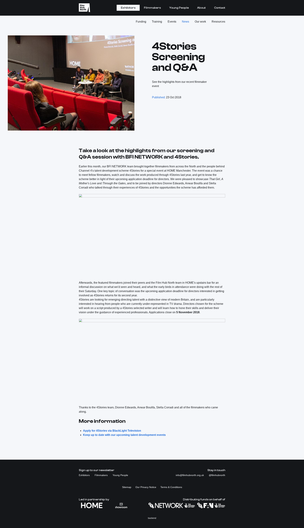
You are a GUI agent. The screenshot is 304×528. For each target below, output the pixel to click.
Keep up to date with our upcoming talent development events (124, 434)
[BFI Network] (171, 505)
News (185, 21)
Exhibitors (128, 7)
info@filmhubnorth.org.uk (190, 475)
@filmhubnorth (217, 475)
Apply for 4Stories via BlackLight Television (112, 430)
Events (172, 21)
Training (157, 21)
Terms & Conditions (171, 487)
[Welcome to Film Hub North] (84, 7)
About (201, 7)
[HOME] (92, 505)
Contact (219, 7)
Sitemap (126, 487)
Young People (179, 7)
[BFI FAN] (211, 505)
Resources (218, 21)
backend (152, 518)
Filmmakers (152, 7)
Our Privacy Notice (145, 487)
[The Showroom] (121, 505)
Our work (200, 21)
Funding (141, 21)
